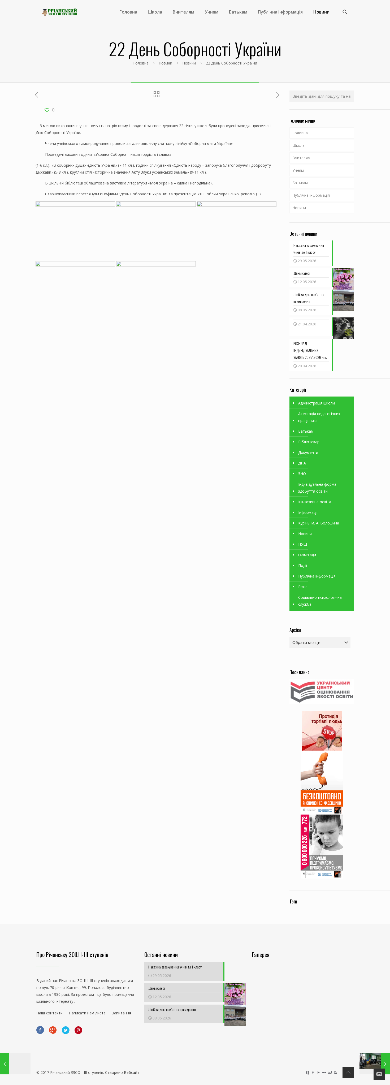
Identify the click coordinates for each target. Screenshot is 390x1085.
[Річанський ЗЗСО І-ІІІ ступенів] (59, 12)
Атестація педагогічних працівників (319, 417)
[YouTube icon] (318, 1072)
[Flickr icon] (324, 1072)
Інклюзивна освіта (314, 501)
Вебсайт (131, 1072)
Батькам (300, 182)
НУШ (302, 544)
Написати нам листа (87, 1012)
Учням (298, 170)
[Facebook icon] (313, 1072)
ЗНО (302, 473)
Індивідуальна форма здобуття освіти (317, 488)
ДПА (302, 463)
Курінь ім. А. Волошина (318, 523)
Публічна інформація (311, 195)
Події (302, 565)
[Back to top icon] (348, 1072)
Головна (141, 63)
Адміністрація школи (316, 403)
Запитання (121, 1012)
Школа (298, 145)
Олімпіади (307, 554)
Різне (302, 586)
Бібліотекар (308, 441)
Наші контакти (49, 1012)
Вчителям (301, 157)
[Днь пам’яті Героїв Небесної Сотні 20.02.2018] (374, 1063)
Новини (165, 63)
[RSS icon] (335, 1072)
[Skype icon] (307, 1072)
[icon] (330, 1072)
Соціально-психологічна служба (320, 601)
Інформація (308, 512)
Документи (308, 452)
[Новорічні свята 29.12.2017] (15, 1063)
